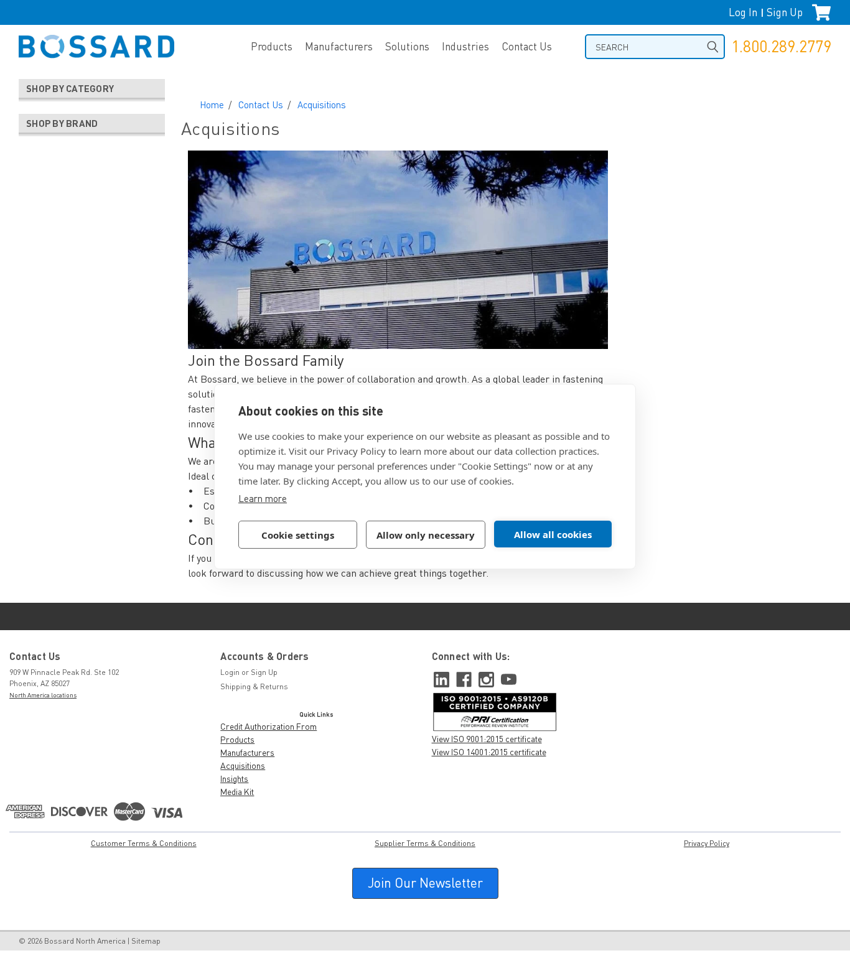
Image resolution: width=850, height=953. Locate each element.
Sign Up (785, 12)
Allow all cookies (553, 534)
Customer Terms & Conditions (144, 843)
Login (230, 672)
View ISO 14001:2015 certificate (489, 751)
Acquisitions (321, 104)
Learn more (262, 498)
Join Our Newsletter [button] (425, 883)
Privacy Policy (706, 843)
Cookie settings (297, 535)
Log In (743, 12)
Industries (465, 46)
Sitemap (146, 941)
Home (212, 104)
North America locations (43, 695)
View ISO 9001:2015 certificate (487, 738)
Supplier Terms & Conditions (425, 843)
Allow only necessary (425, 535)
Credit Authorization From (268, 726)
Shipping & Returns (254, 686)
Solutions (407, 46)
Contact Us (527, 46)
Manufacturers (339, 46)
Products (271, 46)
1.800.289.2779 (781, 46)
